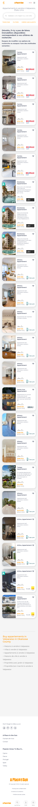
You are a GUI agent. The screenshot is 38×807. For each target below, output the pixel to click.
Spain (4, 762)
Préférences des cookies (19, 794)
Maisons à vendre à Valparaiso (16, 646)
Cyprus (5, 753)
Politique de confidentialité (19, 788)
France (5, 756)
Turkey (5, 766)
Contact (5, 742)
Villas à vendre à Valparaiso (15, 650)
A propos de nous (8, 738)
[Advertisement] (19, 694)
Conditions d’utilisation (17, 791)
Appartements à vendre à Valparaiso (19, 653)
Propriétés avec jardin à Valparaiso (18, 663)
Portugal (5, 759)
